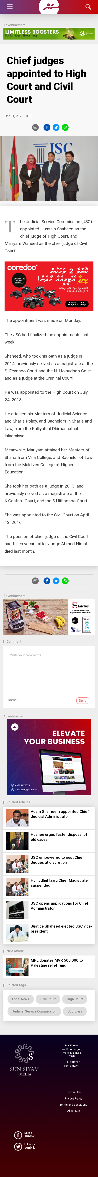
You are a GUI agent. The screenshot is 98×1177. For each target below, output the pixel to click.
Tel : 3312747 (72, 1062)
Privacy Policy (73, 1098)
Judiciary (75, 1011)
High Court (75, 999)
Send (83, 700)
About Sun (73, 1110)
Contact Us (74, 1092)
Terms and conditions (73, 1104)
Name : (13, 700)
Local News (20, 999)
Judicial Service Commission (34, 1011)
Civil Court (48, 999)
